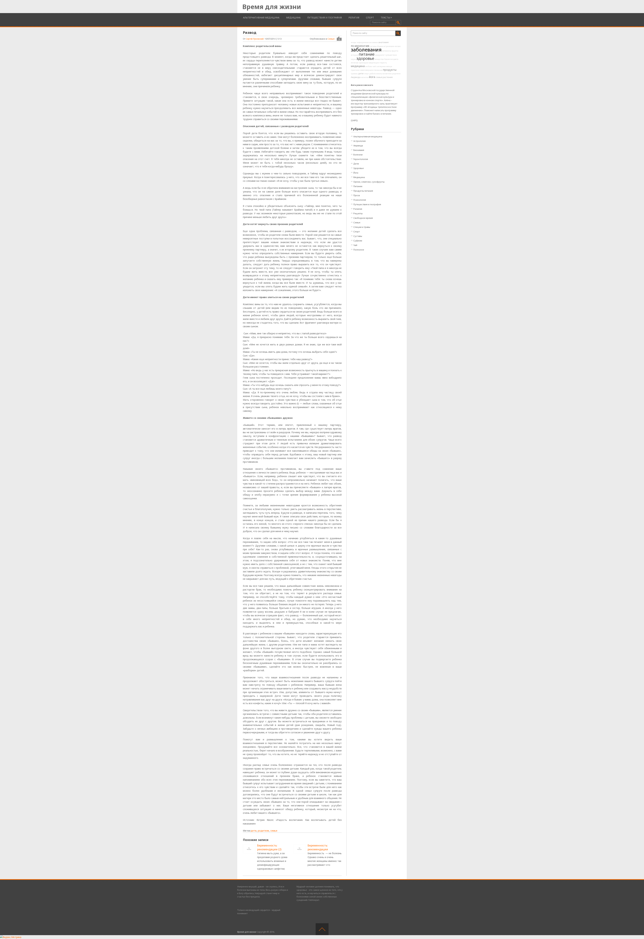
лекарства (379, 59)
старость (383, 63)
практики (355, 70)
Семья (331, 38)
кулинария (363, 63)
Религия (353, 17)
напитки (364, 77)
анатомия (383, 42)
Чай (355, 245)
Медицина (293, 17)
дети (253, 830)
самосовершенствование (371, 70)
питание (366, 54)
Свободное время (363, 217)
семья (273, 830)
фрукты (395, 51)
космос (398, 46)
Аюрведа (355, 77)
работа (372, 73)
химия (375, 42)
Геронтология (360, 159)
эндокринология (364, 42)
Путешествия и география (324, 17)
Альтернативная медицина (261, 17)
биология (388, 59)
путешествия (391, 55)
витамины (386, 51)
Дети (356, 163)
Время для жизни (271, 6)
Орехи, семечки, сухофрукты (369, 181)
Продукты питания (363, 190)
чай (374, 66)
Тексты (385, 17)
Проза (356, 195)
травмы (354, 73)
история (354, 55)
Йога (355, 172)
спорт (366, 73)
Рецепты (358, 213)
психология (360, 46)
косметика (387, 73)
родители (263, 830)
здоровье (365, 58)
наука (353, 59)
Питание (357, 186)
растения (388, 77)
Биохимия (358, 150)
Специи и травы (361, 227)
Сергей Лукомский (255, 38)
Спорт (370, 17)
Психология (359, 199)
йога (372, 77)
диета (395, 59)
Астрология (359, 141)
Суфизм (357, 240)
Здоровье (358, 168)
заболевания (366, 49)
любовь (368, 66)
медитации (374, 63)
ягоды (353, 42)
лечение (354, 63)
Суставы (357, 236)
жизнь (379, 73)
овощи (389, 66)
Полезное (358, 249)
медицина (358, 66)
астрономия (389, 46)
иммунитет (380, 55)
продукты (389, 70)
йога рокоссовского (362, 85)
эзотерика (381, 66)
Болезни (358, 154)
